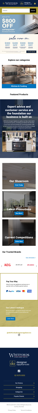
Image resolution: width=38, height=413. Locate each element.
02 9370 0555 (19, 375)
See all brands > (31, 258)
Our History (19, 383)
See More (19, 213)
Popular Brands (19, 396)
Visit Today (19, 185)
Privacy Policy (12, 410)
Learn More (10, 319)
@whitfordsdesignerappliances (19, 333)
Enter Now (19, 241)
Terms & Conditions (26, 410)
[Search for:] (19, 11)
